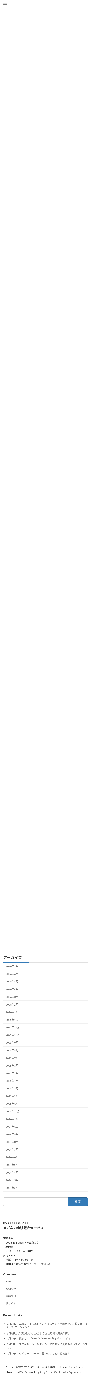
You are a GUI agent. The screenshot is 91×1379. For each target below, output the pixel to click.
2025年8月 (12, 1050)
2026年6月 (12, 973)
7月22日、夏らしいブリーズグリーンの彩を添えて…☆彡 (39, 1338)
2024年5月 (12, 1164)
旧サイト (11, 1303)
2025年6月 (12, 1065)
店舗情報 (11, 1296)
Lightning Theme (44, 1372)
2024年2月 (12, 1187)
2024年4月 (12, 1172)
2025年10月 (13, 1035)
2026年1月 (12, 1012)
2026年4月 (12, 989)
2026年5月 (12, 981)
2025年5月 (12, 1073)
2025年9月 (12, 1042)
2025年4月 (12, 1080)
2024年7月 (12, 1149)
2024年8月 (12, 1142)
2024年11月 (13, 1118)
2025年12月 (13, 1019)
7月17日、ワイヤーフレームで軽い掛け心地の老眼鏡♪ (38, 1353)
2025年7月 (12, 1057)
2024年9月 (12, 1134)
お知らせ (11, 1288)
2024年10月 (13, 1126)
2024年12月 (13, 1111)
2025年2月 (12, 1096)
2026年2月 (12, 1004)
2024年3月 (12, 1180)
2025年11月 (13, 1027)
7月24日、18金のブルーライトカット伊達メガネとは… (38, 1333)
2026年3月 (12, 996)
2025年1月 (12, 1103)
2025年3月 (12, 1088)
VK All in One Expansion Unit (69, 1372)
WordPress (25, 1372)
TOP (8, 1281)
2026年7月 (12, 966)
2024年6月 (12, 1157)
